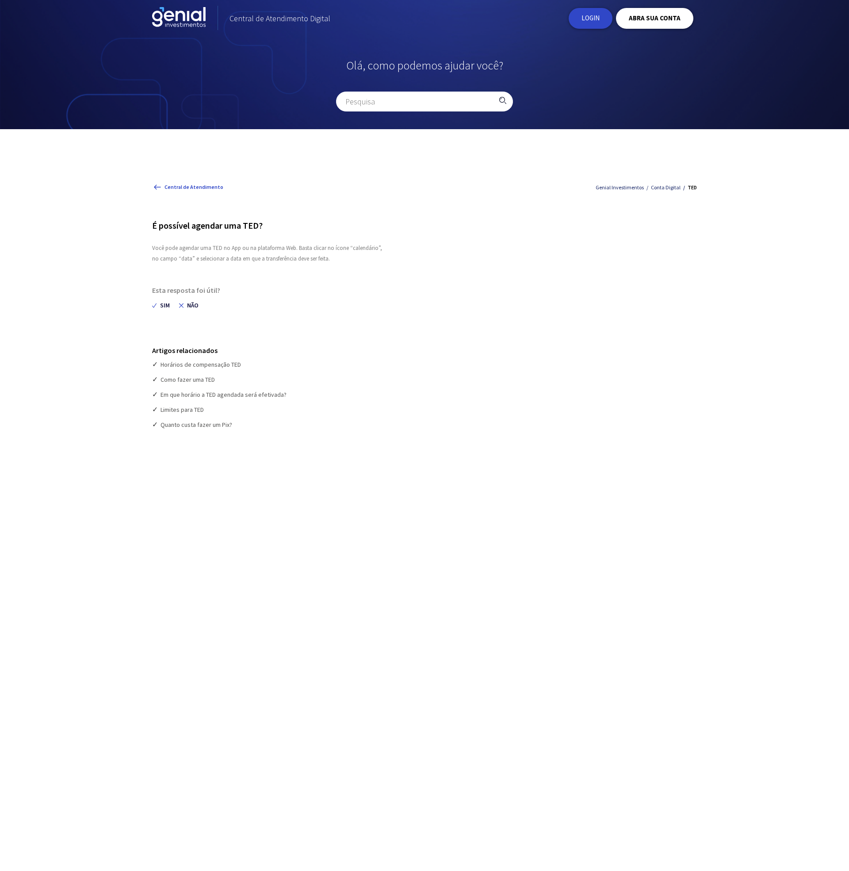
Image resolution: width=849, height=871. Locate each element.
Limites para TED (182, 410)
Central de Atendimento (193, 187)
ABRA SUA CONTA (655, 18)
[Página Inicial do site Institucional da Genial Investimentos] (179, 18)
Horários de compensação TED (201, 364)
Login (590, 18)
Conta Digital (666, 187)
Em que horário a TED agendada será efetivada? (224, 395)
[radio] (161, 305)
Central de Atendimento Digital (279, 18)
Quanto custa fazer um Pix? (196, 425)
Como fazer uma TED (188, 380)
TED (692, 187)
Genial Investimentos (620, 187)
